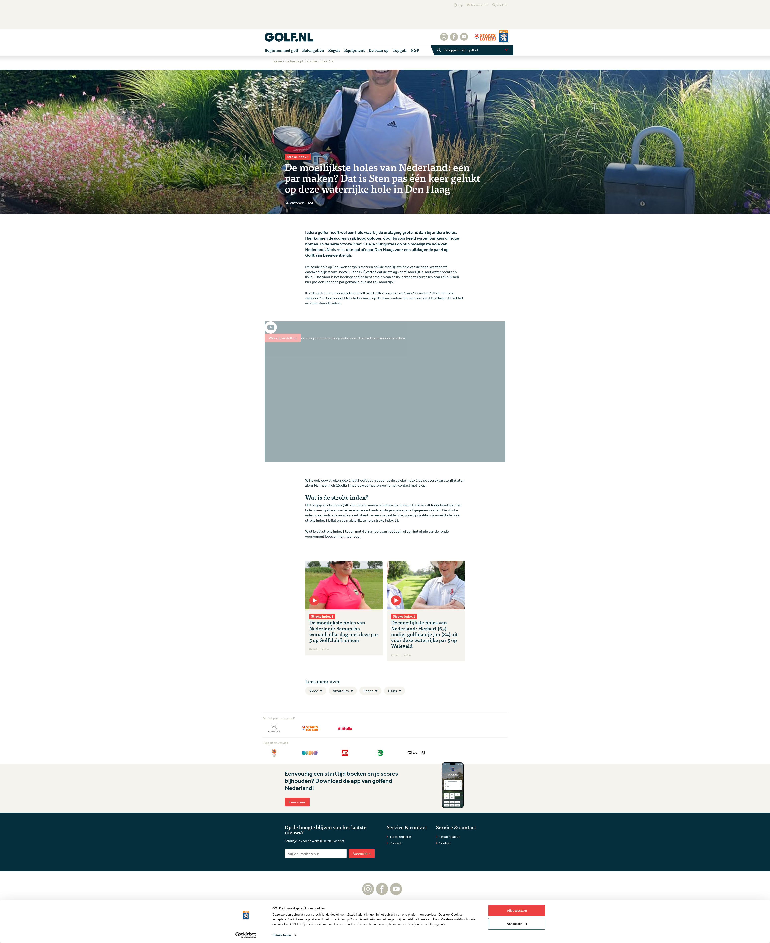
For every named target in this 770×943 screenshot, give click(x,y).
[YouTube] (464, 39)
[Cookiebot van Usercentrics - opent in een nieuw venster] (245, 935)
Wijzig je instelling (283, 338)
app (460, 5)
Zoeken (502, 5)
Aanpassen (514, 923)
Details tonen (281, 935)
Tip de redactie (400, 836)
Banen (368, 690)
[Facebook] (454, 39)
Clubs (392, 690)
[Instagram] (444, 39)
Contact (395, 843)
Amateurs (341, 690)
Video (313, 690)
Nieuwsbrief (479, 5)
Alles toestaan (517, 910)
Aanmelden (362, 853)
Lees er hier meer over (342, 536)
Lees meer (297, 802)
